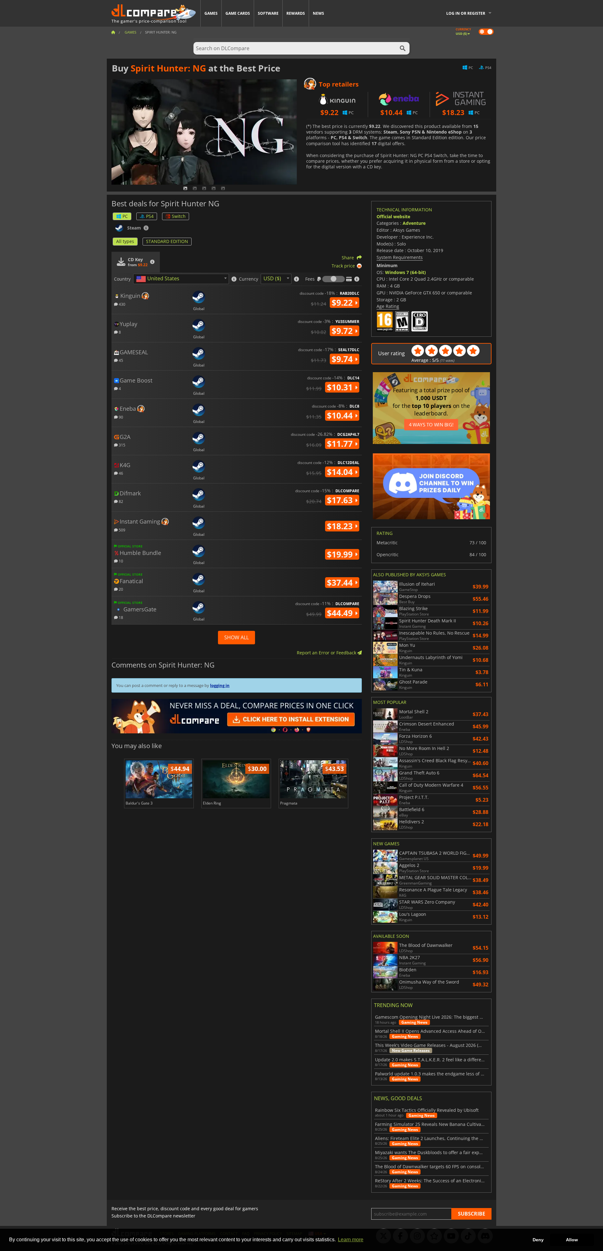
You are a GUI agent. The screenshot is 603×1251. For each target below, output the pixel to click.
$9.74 (343, 359)
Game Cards (237, 13)
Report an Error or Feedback (327, 653)
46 (120, 473)
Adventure (414, 223)
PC (125, 216)
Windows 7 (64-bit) (405, 272)
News (318, 13)
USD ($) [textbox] (272, 278)
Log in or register (465, 13)
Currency (248, 279)
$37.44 (341, 582)
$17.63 (341, 500)
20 (120, 589)
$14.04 (341, 472)
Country (122, 279)
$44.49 (341, 613)
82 (120, 501)
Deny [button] (538, 1239)
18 (120, 617)
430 (121, 304)
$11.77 (341, 443)
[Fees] (333, 279)
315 (121, 444)
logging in (220, 685)
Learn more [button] (350, 1239)
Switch (179, 216)
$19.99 (341, 554)
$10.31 (341, 387)
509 (121, 529)
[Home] (113, 32)
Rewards (295, 13)
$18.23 (341, 526)
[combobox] (181, 279)
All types (125, 241)
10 (120, 560)
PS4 (150, 216)
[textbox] (158, 279)
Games (211, 13)
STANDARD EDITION (167, 241)
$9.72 (343, 330)
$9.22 (343, 302)
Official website (393, 216)
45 (120, 360)
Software (268, 13)
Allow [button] (572, 1239)
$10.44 (341, 415)
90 (120, 416)
